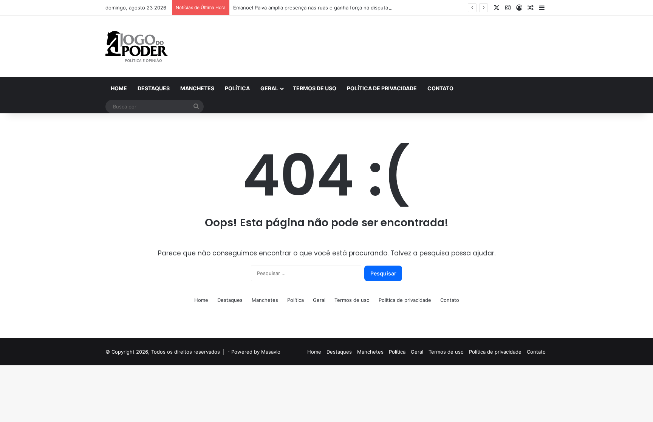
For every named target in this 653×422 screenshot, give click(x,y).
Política (237, 88)
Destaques (154, 88)
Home (119, 88)
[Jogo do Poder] (136, 46)
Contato (440, 88)
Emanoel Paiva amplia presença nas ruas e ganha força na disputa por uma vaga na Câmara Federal (349, 8)
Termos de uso (314, 88)
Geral (269, 88)
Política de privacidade (382, 88)
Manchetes (197, 88)
